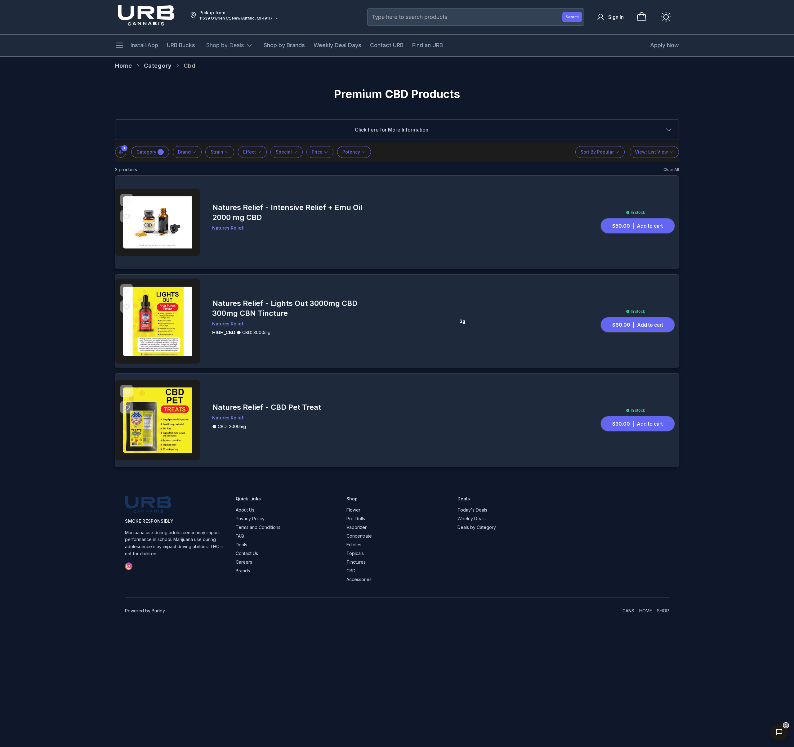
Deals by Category (476, 527)
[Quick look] (126, 200)
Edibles (353, 544)
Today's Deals (472, 509)
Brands (243, 570)
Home (123, 65)
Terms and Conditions (258, 527)
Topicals (355, 553)
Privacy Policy (250, 518)
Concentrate (359, 536)
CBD (350, 570)
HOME (645, 610)
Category (158, 65)
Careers (244, 562)
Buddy (158, 610)
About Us (245, 509)
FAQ (240, 536)
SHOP (663, 610)
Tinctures (356, 562)
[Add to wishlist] (126, 216)
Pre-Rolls (355, 518)
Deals (241, 544)
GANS (628, 610)
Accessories (359, 579)
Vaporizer (356, 527)
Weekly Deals (471, 518)
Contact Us (247, 553)
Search (572, 17)
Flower (353, 509)
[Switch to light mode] (666, 17)
